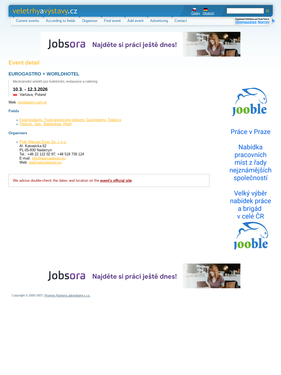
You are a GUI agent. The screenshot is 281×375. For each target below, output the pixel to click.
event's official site (116, 180)
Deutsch (208, 13)
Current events (27, 21)
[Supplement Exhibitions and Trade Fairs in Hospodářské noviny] (255, 21)
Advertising (159, 21)
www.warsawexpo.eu (45, 162)
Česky (195, 13)
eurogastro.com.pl (32, 102)
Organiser (89, 21)
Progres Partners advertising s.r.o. (67, 295)
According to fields (60, 21)
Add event (135, 21)
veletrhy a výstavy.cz (29, 11)
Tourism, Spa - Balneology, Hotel (45, 124)
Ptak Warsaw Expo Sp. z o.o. (43, 142)
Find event (112, 21)
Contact (181, 21)
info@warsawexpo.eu (49, 158)
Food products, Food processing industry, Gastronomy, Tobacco (70, 120)
